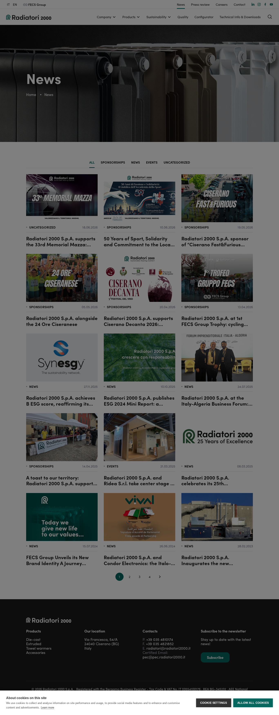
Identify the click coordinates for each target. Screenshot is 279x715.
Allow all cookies (253, 702)
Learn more (47, 707)
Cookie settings (213, 702)
